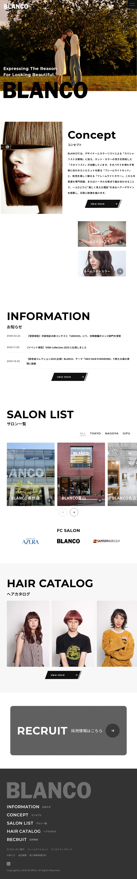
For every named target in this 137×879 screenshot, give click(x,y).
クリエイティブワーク (61, 849)
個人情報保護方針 (37, 855)
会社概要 (22, 855)
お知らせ (11, 855)
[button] (74, 512)
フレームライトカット (37, 849)
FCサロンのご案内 (15, 849)
